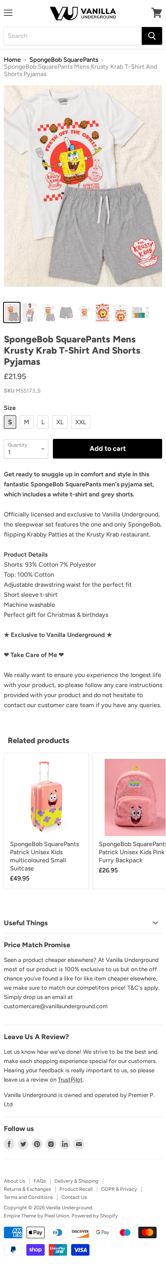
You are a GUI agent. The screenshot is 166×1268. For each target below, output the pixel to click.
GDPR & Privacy (119, 1189)
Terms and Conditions (28, 1197)
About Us (14, 1181)
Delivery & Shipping (76, 1181)
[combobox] (73, 36)
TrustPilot (70, 1079)
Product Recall (76, 1189)
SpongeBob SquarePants (63, 59)
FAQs (40, 1181)
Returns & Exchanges (27, 1189)
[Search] (152, 36)
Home (12, 59)
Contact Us (74, 1197)
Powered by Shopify (94, 1216)
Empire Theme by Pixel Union (36, 1216)
